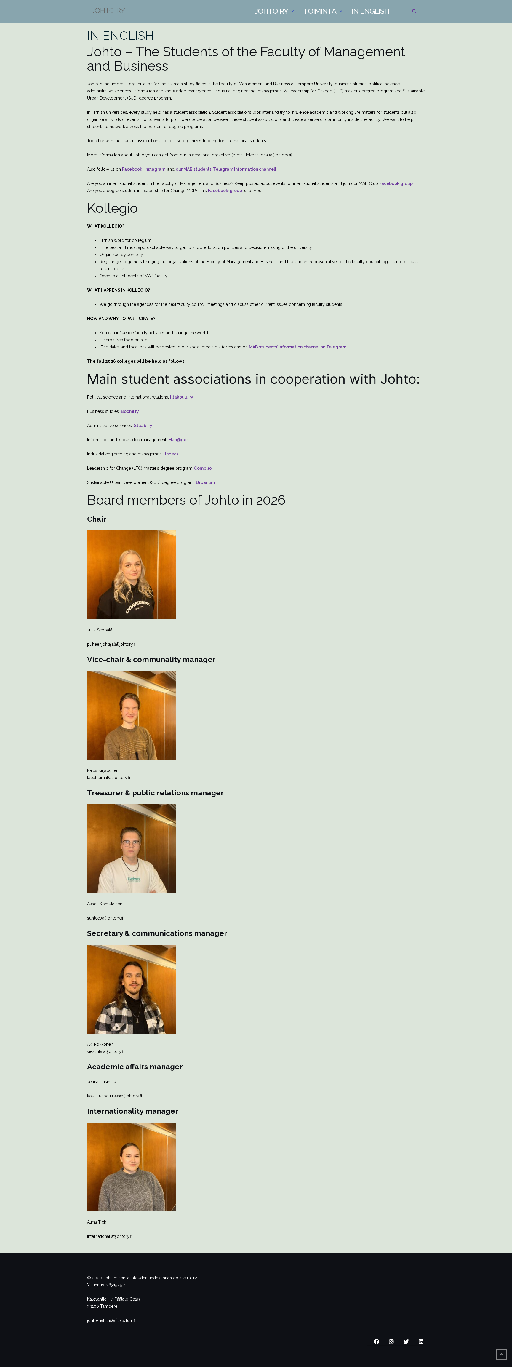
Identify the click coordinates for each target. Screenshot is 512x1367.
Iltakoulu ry (181, 397)
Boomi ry (130, 411)
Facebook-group (225, 190)
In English (370, 11)
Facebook (132, 169)
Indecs (171, 454)
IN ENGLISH (120, 35)
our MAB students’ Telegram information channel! (226, 169)
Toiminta (319, 11)
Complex (202, 468)
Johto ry (271, 11)
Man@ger (178, 439)
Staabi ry (143, 425)
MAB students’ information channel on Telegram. (298, 347)
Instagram (154, 169)
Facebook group (396, 183)
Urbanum (205, 482)
